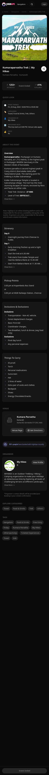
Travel (10, 113)
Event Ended (24, 770)
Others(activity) (10, 533)
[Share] (43, 68)
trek (14, 538)
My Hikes (36, 527)
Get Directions (36, 430)
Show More (8, 199)
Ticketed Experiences (30, 533)
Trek (26, 113)
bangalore (8, 522)
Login (44, 4)
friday (6, 527)
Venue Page (17, 430)
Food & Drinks (18, 113)
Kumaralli (23, 75)
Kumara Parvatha (20, 527)
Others (32, 113)
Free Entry (37, 522)
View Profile (38, 462)
